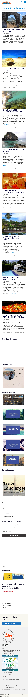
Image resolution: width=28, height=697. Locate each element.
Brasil (16, 85)
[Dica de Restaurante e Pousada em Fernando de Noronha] (14, 224)
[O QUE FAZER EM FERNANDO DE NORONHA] (14, 100)
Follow (3, 566)
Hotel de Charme (19, 296)
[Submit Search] (3, 508)
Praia (14, 46)
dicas (16, 255)
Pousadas (19, 207)
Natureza (6, 87)
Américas (10, 255)
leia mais (6, 44)
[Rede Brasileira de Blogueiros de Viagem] (10, 663)
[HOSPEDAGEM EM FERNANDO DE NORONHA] (14, 181)
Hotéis (15, 296)
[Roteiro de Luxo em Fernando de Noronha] (14, 20)
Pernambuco (10, 87)
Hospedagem (5, 256)
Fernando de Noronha (7, 46)
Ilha (12, 46)
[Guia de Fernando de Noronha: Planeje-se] (14, 58)
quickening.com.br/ (16, 691)
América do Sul (6, 85)
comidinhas (8, 332)
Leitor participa (10, 256)
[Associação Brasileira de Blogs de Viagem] (8, 636)
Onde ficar (15, 207)
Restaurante (20, 256)
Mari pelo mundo (8, 516)
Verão (4, 209)
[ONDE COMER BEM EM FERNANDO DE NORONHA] (14, 307)
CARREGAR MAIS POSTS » (11, 623)
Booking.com (5, 503)
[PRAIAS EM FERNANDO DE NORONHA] (14, 140)
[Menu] (25, 2)
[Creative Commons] (5, 644)
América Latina (11, 85)
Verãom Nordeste (19, 46)
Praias (9, 169)
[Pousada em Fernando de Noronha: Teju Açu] (14, 268)
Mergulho (15, 127)
